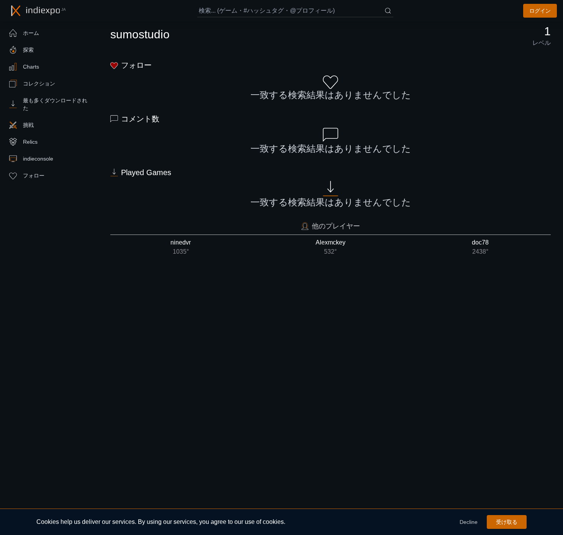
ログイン (540, 11)
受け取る (506, 522)
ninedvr (180, 247)
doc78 (480, 247)
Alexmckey (330, 247)
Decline (469, 522)
